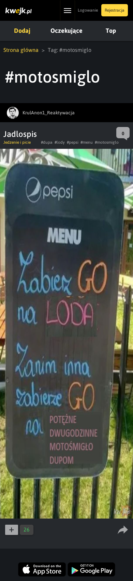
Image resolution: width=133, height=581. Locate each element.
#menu (86, 142)
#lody (60, 142)
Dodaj (22, 30)
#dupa (47, 142)
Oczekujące (66, 30)
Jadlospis (20, 134)
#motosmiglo (107, 142)
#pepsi (72, 142)
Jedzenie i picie (17, 142)
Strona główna (21, 50)
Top (111, 30)
